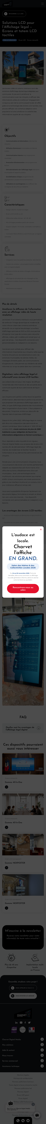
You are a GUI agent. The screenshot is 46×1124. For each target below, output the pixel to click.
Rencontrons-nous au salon (23, 588)
